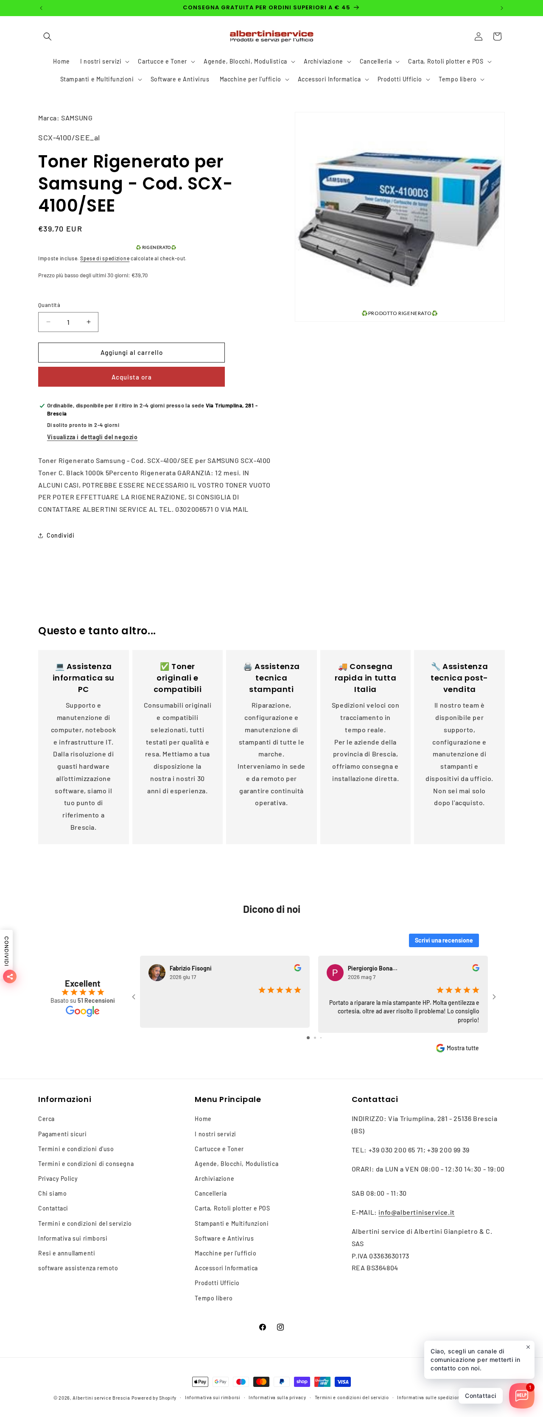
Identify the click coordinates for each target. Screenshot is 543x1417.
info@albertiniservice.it (416, 1212)
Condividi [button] (60, 535)
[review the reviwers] (297, 969)
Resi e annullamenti (66, 1253)
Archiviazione (214, 1178)
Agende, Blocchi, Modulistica (236, 1163)
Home (203, 1118)
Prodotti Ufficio (217, 1282)
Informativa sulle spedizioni (429, 1397)
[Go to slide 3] (321, 1037)
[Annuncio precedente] (41, 8)
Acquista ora (132, 377)
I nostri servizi (215, 1134)
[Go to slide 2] (315, 1038)
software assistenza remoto (78, 1268)
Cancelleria (211, 1193)
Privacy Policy (58, 1178)
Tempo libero (213, 1298)
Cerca (46, 1118)
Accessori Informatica (226, 1268)
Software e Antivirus (224, 1238)
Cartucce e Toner (219, 1148)
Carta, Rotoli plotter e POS (232, 1208)
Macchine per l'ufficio (225, 1253)
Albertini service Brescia (101, 1397)
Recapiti (480, 1397)
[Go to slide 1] (308, 1037)
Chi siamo (52, 1193)
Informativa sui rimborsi (72, 1238)
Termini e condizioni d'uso (76, 1148)
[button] (47, 36)
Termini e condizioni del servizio (85, 1223)
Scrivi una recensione (444, 940)
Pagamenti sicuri (62, 1134)
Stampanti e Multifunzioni (232, 1223)
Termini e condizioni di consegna (86, 1163)
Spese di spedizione (104, 258)
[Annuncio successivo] (502, 8)
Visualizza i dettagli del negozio (92, 437)
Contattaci (53, 1208)
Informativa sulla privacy (277, 1397)
